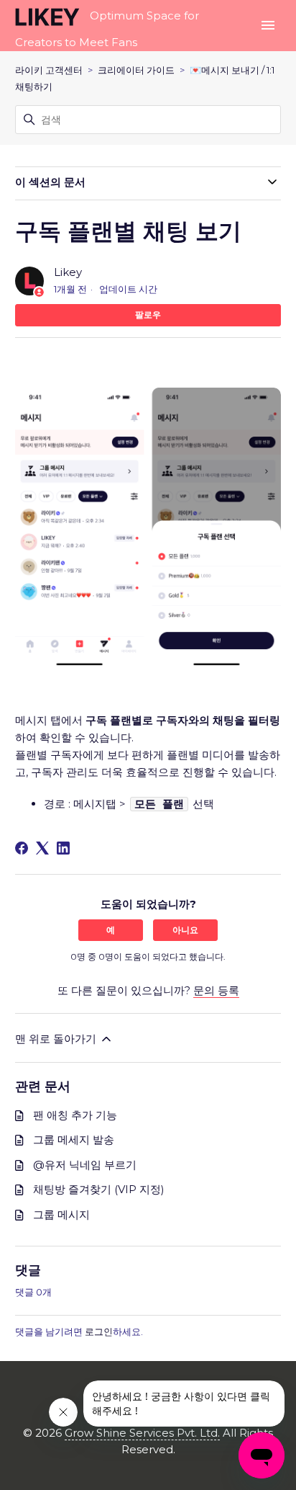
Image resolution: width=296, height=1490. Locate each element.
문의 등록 (216, 990)
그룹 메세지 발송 (73, 1139)
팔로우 (148, 314)
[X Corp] (42, 848)
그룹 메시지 (61, 1214)
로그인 (99, 1331)
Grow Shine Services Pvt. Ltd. (142, 1433)
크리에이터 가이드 (136, 70)
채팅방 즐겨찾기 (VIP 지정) (99, 1189)
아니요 (185, 929)
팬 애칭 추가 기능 (75, 1115)
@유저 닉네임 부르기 (85, 1165)
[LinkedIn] (63, 848)
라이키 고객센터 (49, 70)
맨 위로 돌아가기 (57, 1038)
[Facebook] (21, 848)
